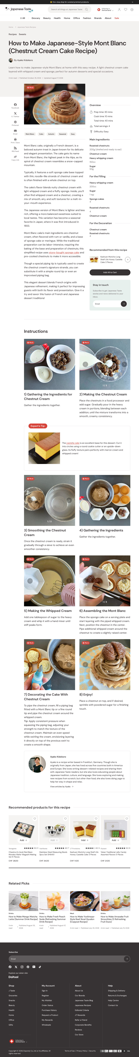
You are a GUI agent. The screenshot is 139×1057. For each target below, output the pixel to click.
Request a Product (50, 1015)
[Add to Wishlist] (34, 818)
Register (45, 995)
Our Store (79, 1034)
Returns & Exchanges (117, 995)
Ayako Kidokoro (58, 756)
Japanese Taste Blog (84, 1000)
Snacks (12, 1000)
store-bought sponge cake (64, 252)
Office (76, 18)
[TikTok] (40, 967)
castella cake (72, 443)
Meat (72, 913)
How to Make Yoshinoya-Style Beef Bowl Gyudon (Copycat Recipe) (82, 919)
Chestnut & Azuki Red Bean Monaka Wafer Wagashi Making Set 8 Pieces (22, 854)
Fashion (87, 18)
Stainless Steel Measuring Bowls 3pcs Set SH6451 (53, 853)
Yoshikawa (43, 848)
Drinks (11, 913)
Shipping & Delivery (116, 990)
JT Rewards (80, 1015)
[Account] (119, 9)
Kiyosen (104, 848)
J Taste (12, 990)
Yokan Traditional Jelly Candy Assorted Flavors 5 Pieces (113, 853)
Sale (117, 18)
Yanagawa (12, 848)
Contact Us (113, 1005)
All (23, 18)
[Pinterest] (28, 967)
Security (92, 1051)
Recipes (13, 34)
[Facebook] (10, 967)
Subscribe (124, 304)
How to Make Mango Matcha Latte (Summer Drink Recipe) (23, 918)
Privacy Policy (82, 1051)
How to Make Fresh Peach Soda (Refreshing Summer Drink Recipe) (52, 919)
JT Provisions (75, 848)
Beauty (47, 18)
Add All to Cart (110, 272)
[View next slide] (124, 364)
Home (67, 18)
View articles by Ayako (60, 787)
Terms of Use (70, 1051)
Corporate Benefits (83, 1025)
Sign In (45, 990)
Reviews (78, 1030)
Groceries (13, 995)
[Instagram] (22, 967)
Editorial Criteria (82, 1010)
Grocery (36, 18)
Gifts (11, 1025)
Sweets (22, 34)
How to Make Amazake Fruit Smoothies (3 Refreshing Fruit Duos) (115, 919)
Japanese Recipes (83, 1005)
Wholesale (46, 1025)
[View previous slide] (85, 364)
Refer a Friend (81, 1020)
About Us (79, 990)
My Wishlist (47, 1000)
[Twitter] (16, 967)
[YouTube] (34, 967)
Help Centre (113, 1000)
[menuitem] (23, 18)
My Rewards (47, 1020)
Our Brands (80, 995)
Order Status (47, 1005)
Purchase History (49, 1010)
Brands (98, 18)
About (108, 18)
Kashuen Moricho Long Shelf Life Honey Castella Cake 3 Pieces (111, 259)
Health (57, 18)
